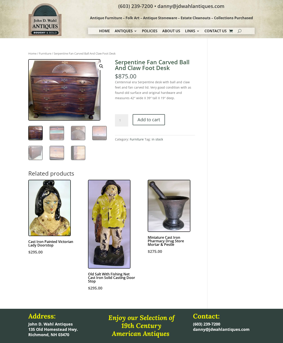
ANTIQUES (124, 31)
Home (32, 53)
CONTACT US (216, 31)
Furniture (45, 53)
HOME (104, 31)
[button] (101, 66)
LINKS (190, 31)
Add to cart (149, 120)
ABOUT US (171, 31)
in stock (157, 139)
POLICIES (149, 31)
